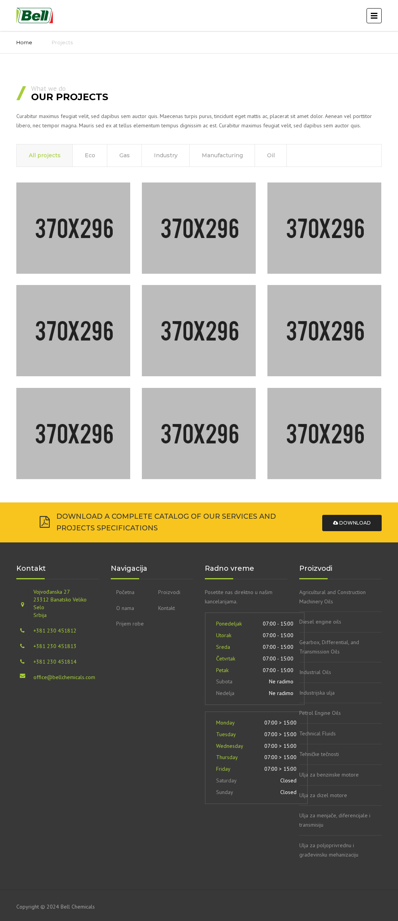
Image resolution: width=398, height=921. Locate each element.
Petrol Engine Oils (320, 712)
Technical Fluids (317, 733)
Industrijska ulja (317, 692)
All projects (45, 155)
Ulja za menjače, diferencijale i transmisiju (334, 820)
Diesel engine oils (320, 621)
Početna (125, 592)
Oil (271, 155)
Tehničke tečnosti (319, 754)
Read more (58, 252)
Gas (124, 155)
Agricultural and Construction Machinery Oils (332, 597)
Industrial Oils (315, 672)
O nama (125, 608)
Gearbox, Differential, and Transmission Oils (329, 647)
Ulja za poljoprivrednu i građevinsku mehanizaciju (328, 850)
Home (24, 42)
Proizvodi (169, 592)
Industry (166, 155)
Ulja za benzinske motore (329, 774)
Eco (90, 155)
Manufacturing (222, 155)
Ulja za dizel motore (323, 795)
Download (354, 523)
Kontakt (166, 608)
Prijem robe (130, 623)
